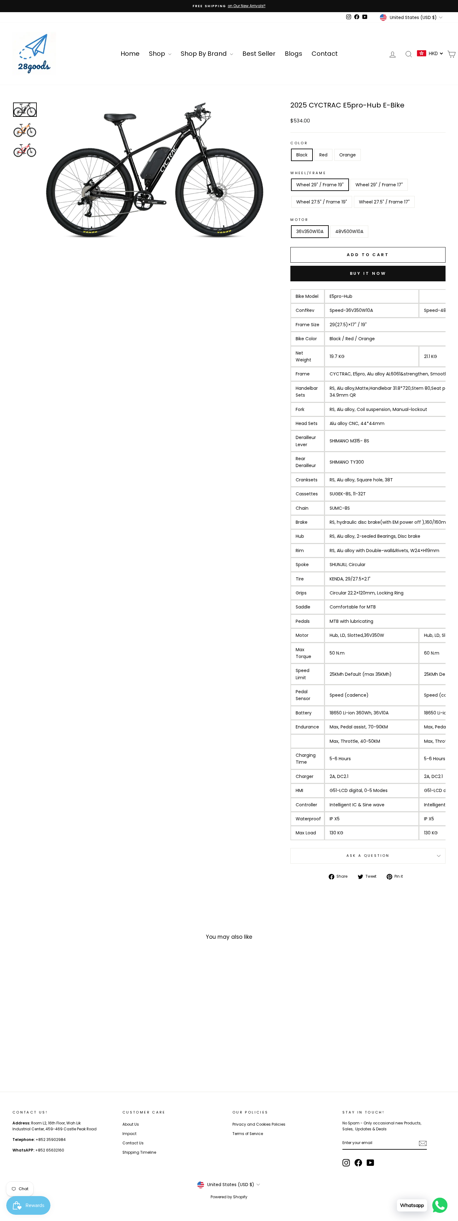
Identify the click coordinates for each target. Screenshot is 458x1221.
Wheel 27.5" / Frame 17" (384, 202)
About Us (130, 1124)
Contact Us (133, 1143)
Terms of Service (247, 1133)
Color (299, 143)
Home (130, 53)
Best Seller (258, 53)
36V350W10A (309, 231)
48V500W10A (349, 231)
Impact (129, 1133)
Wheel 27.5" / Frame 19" (321, 202)
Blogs (293, 53)
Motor (299, 219)
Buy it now (368, 273)
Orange (347, 155)
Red (323, 155)
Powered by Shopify (229, 1197)
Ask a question (368, 855)
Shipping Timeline (139, 1152)
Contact (325, 53)
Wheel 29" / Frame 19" (320, 185)
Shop (158, 53)
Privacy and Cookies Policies (258, 1124)
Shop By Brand (204, 53)
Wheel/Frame (308, 172)
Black (302, 155)
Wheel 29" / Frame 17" (379, 185)
